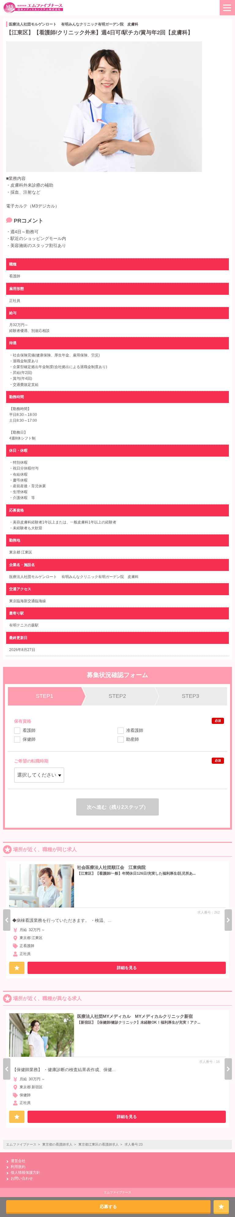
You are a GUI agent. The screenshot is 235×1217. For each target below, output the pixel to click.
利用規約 (18, 1167)
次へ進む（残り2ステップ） (117, 807)
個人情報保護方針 (25, 1172)
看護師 (29, 730)
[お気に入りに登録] (221, 1206)
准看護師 (134, 730)
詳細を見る (127, 967)
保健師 (29, 739)
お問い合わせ (22, 1178)
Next (228, 920)
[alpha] (33, 7)
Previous (6, 920)
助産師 (132, 739)
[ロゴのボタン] (227, 7)
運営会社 (18, 1161)
